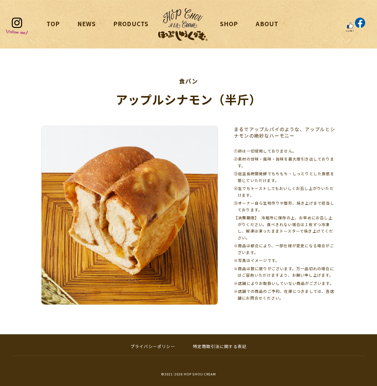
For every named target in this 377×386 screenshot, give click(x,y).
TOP (53, 23)
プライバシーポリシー (152, 346)
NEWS (86, 23)
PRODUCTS (131, 23)
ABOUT (267, 23)
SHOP (229, 23)
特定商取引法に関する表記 (220, 346)
